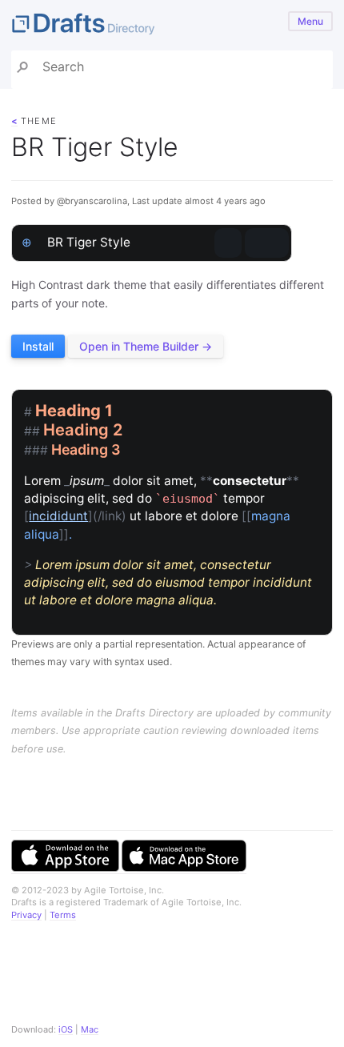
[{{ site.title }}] (172, 25)
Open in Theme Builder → (145, 346)
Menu (310, 21)
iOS (65, 1029)
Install (38, 346)
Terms (63, 915)
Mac (89, 1029)
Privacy (26, 915)
